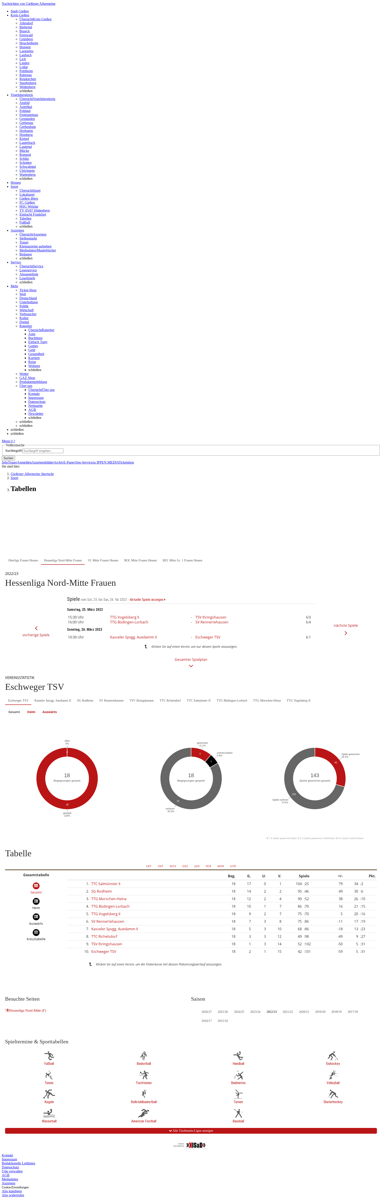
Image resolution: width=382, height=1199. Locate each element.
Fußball (24, 222)
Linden (24, 63)
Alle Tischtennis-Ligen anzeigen (192, 1130)
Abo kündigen (12, 1191)
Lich (22, 59)
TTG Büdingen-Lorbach (129, 622)
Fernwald (26, 35)
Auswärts (49, 712)
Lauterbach (27, 143)
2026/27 (207, 1011)
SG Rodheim (85, 700)
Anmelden (24, 462)
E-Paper (69, 462)
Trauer (24, 242)
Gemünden (27, 119)
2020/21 (304, 1011)
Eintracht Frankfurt (32, 214)
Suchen (8, 458)
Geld (31, 350)
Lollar (23, 67)
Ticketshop (126, 462)
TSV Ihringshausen (210, 617)
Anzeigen (8, 1183)
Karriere (34, 358)
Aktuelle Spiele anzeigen (147, 600)
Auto (31, 334)
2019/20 (320, 1011)
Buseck (24, 31)
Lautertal (25, 147)
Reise (32, 362)
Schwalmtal (27, 166)
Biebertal (25, 27)
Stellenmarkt (28, 238)
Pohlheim (26, 71)
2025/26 (223, 1011)
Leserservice (28, 270)
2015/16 (223, 1021)
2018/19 (336, 1011)
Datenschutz (37, 402)
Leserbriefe (27, 278)
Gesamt (14, 712)
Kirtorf (24, 139)
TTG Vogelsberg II (124, 617)
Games (33, 346)
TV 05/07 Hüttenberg (34, 210)
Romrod (25, 155)
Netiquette (35, 406)
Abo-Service (83, 462)
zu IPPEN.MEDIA (105, 462)
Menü (6, 441)
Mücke (24, 151)
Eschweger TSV (207, 637)
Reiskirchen (27, 79)
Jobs (5, 462)
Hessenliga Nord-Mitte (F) (27, 1010)
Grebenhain (27, 127)
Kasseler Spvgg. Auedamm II (133, 637)
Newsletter (35, 414)
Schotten (25, 162)
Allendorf (26, 23)
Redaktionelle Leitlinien (18, 1163)
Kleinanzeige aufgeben (35, 246)
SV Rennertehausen (211, 622)
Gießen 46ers (28, 198)
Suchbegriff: (14, 451)
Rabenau (25, 75)
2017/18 (353, 1011)
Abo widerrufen (13, 1195)
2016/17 (207, 1021)
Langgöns (26, 51)
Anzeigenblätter (43, 462)
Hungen (25, 47)
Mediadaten (10, 1179)
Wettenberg (27, 87)
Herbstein (26, 131)
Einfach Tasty (38, 342)
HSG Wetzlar (28, 206)
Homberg (26, 135)
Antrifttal (25, 107)
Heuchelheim (28, 43)
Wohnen (34, 366)
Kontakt (34, 394)
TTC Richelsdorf (170, 700)
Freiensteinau (28, 115)
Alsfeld (24, 103)
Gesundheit (36, 354)
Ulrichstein (27, 170)
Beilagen (25, 254)
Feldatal (25, 111)
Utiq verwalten (12, 1171)
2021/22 (288, 1011)
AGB (32, 410)
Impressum (36, 398)
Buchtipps (35, 338)
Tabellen (25, 218)
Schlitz (24, 159)
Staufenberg (27, 83)
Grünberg (26, 39)
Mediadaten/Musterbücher (37, 250)
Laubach (25, 55)
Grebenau (26, 123)
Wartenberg (27, 174)
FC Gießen (27, 202)
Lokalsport (26, 194)
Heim (31, 712)
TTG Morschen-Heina (267, 700)
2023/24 (255, 1011)
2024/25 (239, 1011)
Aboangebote (28, 274)
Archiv (58, 462)
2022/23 (272, 1011)
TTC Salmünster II (199, 700)
